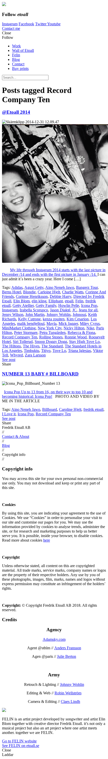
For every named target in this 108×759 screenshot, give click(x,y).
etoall (69, 301)
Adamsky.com (54, 639)
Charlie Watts (72, 292)
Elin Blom (21, 301)
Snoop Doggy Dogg (51, 341)
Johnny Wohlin (58, 314)
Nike (90, 328)
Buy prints (20, 68)
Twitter (41, 24)
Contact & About (15, 436)
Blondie (29, 292)
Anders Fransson (67, 648)
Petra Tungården (52, 332)
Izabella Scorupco (34, 310)
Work (16, 46)
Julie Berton (66, 656)
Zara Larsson (35, 355)
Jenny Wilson (12, 314)
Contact (18, 64)
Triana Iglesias (79, 350)
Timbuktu (31, 350)
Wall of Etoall (23, 50)
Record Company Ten (19, 337)
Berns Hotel (11, 292)
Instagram (10, 24)
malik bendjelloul (30, 323)
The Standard (52, 346)
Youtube (54, 24)
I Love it (9, 414)
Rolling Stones (51, 337)
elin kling (39, 301)
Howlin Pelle (68, 305)
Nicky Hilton (74, 328)
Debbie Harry (60, 296)
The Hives (31, 346)
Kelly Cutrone (29, 319)
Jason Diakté (60, 310)
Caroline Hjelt (70, 409)
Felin (16, 55)
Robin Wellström (68, 693)
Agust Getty (33, 287)
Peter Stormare (25, 332)
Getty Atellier (23, 305)
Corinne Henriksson (32, 296)
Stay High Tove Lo (84, 341)
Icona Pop (89, 305)
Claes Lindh (70, 701)
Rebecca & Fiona (81, 332)
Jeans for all (88, 310)
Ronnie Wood (76, 337)
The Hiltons (11, 346)
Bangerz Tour (87, 287)
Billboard (49, 409)
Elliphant (55, 301)
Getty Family (46, 305)
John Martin (34, 314)
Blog (16, 59)
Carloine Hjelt (49, 292)
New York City (50, 328)
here (46, 540)
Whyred (16, 355)
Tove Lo (59, 350)
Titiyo (45, 350)
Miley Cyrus (90, 323)
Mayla (51, 323)
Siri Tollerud (23, 341)
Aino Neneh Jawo (59, 287)
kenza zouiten (54, 319)
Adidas (17, 287)
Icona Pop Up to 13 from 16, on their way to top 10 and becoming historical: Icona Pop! (47, 394)
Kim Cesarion (78, 319)
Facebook (26, 24)
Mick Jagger (68, 323)
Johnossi (79, 314)
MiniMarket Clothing (19, 328)
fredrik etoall (93, 409)
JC (74, 310)
